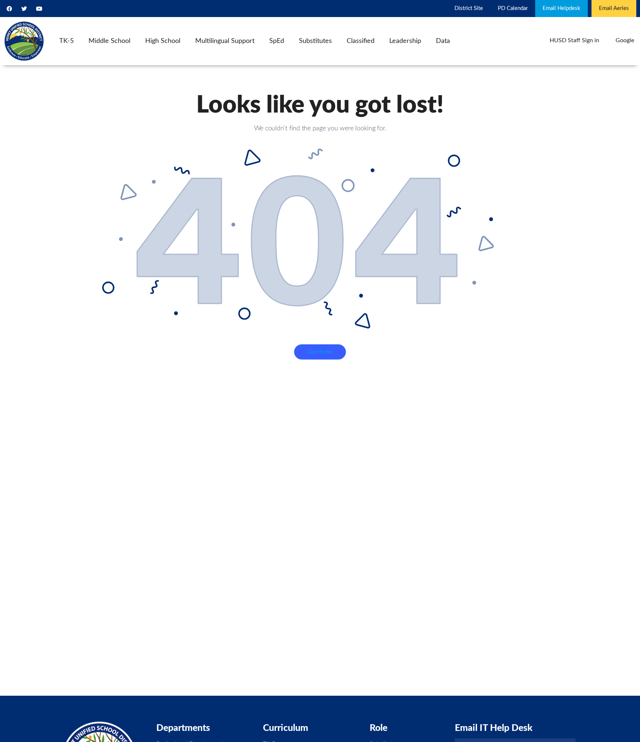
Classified (360, 41)
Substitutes (315, 41)
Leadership (405, 41)
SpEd (276, 41)
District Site (468, 8)
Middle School (109, 41)
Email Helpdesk (561, 8)
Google (625, 40)
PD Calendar (513, 8)
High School (162, 41)
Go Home (320, 352)
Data (443, 41)
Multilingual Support (224, 41)
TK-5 (66, 41)
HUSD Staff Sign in (574, 40)
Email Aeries (614, 8)
